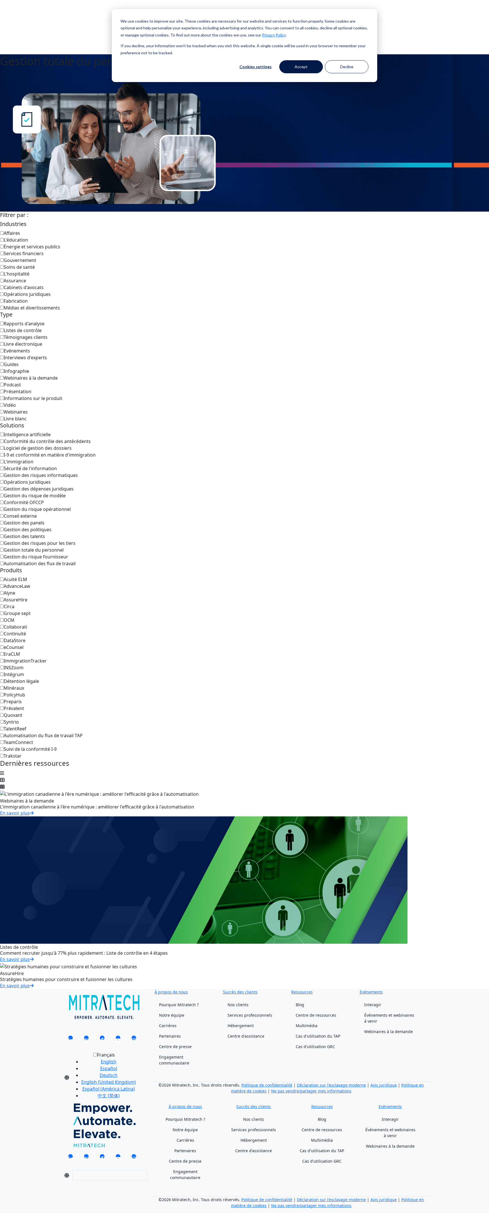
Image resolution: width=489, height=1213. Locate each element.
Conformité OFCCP (24, 502)
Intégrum (14, 674)
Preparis (13, 701)
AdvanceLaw (17, 586)
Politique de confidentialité (266, 1085)
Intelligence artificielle (27, 434)
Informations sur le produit (33, 398)
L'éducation (16, 240)
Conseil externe (20, 516)
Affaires (12, 233)
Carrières (168, 1025)
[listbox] (104, 1077)
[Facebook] (102, 1039)
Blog (300, 1004)
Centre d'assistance (246, 1036)
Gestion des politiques (28, 529)
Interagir (372, 1004)
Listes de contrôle (23, 330)
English (108, 1062)
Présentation (17, 391)
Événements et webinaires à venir (389, 1018)
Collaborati (15, 627)
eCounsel (13, 647)
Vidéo (10, 405)
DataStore (14, 640)
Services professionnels (250, 1015)
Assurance (15, 281)
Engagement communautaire (174, 1060)
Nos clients (238, 1004)
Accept (301, 66)
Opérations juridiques (27, 294)
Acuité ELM (15, 579)
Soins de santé (19, 267)
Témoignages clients (26, 337)
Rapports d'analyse (24, 324)
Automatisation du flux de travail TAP (43, 735)
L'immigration (18, 462)
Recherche (72, 16)
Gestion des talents (24, 536)
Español (108, 1068)
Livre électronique (23, 344)
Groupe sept (17, 613)
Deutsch (108, 1075)
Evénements (17, 351)
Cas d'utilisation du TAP (318, 1036)
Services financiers (24, 253)
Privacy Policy (274, 35)
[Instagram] (134, 1039)
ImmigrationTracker (25, 661)
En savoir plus (15, 813)
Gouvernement (20, 260)
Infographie (16, 371)
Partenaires (170, 1036)
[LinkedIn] (70, 1039)
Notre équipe (171, 1015)
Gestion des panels (24, 523)
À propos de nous (171, 992)
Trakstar (13, 756)
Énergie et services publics (32, 247)
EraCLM (12, 654)
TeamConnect (18, 742)
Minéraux (14, 688)
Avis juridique (383, 1085)
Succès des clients (240, 992)
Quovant (13, 715)
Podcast (12, 385)
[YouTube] (118, 1039)
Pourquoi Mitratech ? (179, 1004)
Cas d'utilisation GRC (315, 1046)
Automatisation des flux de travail (40, 563)
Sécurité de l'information (30, 468)
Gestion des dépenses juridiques (39, 489)
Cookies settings (255, 66)
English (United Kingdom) (108, 1082)
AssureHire (15, 600)
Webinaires (16, 412)
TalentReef (15, 729)
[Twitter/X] (86, 1039)
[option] (108, 1061)
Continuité (15, 634)
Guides (11, 364)
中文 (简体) (109, 1095)
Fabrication (16, 301)
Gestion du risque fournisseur (36, 557)
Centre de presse (175, 1046)
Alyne (9, 593)
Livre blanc (15, 419)
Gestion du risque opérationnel (37, 509)
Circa (9, 606)
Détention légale (21, 681)
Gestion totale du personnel (34, 550)
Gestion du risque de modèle (35, 495)
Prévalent (14, 708)
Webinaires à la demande (31, 378)
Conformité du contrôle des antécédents (47, 441)
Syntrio (11, 722)
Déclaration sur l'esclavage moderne (331, 1085)
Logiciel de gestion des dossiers (38, 448)
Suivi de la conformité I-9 (30, 749)
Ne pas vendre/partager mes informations (311, 1091)
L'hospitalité (16, 274)
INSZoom (13, 667)
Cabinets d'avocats (24, 287)
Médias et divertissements (32, 308)
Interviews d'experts (25, 357)
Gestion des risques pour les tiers (40, 543)
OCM (9, 620)
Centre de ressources (316, 1015)
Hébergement (241, 1025)
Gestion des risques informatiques (41, 475)
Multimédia (307, 1025)
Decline (346, 66)
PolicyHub (14, 695)
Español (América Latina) (108, 1089)
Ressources (302, 992)
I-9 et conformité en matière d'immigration (50, 455)
